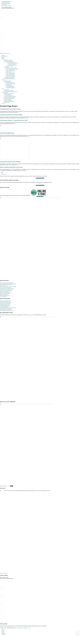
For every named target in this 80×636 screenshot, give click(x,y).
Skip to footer (4, 4)
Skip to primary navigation (6, 1)
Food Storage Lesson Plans (4, 304)
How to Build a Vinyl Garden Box (6, 290)
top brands (30, 314)
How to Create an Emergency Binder (6, 282)
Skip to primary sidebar (6, 3)
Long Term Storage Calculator (5, 302)
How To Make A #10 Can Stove (5, 309)
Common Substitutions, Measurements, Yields (8, 307)
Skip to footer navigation (6, 5)
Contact (3, 634)
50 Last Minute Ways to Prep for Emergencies (8, 283)
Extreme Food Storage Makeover (5, 292)
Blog (3, 631)
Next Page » (4, 174)
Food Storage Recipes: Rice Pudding (10, 161)
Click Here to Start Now (40, 178)
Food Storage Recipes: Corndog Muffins (11, 114)
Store (3, 632)
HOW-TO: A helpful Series (4, 293)
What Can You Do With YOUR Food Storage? (8, 286)
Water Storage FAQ (3, 285)
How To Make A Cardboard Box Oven (6, 310)
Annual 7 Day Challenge (4, 291)
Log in (29, 627)
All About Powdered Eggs (7, 133)
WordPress (26, 627)
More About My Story (4, 573)
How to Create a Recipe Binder (5, 287)
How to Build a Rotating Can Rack (6, 284)
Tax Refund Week (3, 296)
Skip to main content (5, 2)
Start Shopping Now (40, 196)
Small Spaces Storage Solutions (5, 303)
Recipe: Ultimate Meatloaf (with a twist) (11, 167)
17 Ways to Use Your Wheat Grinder (6, 289)
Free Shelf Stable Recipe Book (5, 305)
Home (3, 629)
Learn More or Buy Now (40, 185)
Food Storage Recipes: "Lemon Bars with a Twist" (14, 120)
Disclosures (4, 633)
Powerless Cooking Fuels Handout (6, 308)
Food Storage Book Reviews (5, 295)
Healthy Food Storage (4, 294)
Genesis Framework (19, 627)
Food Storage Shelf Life (4, 306)
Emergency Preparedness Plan (5, 300)
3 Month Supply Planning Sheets (5, 301)
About (3, 630)
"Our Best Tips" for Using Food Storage (7, 288)
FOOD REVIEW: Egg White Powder (10, 109)
